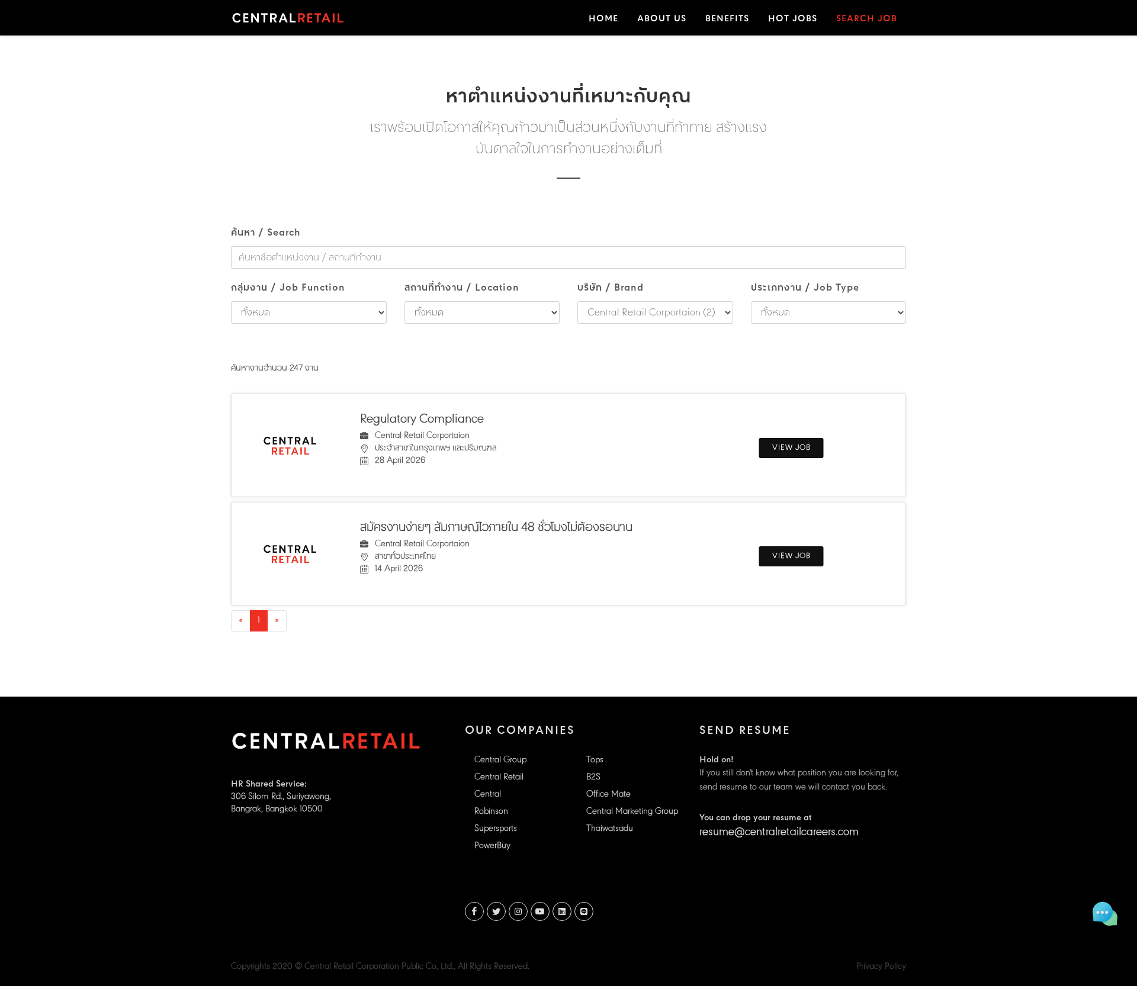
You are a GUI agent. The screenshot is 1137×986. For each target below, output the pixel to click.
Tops (594, 760)
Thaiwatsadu (609, 829)
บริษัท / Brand (610, 288)
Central (487, 794)
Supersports (495, 829)
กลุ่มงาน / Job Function (288, 288)
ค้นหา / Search (266, 233)
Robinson (491, 811)
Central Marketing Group (632, 811)
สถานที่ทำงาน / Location (461, 288)
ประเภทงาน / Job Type (805, 288)
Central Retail (498, 777)
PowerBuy (492, 846)
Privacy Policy (881, 966)
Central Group (500, 760)
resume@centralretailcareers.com (779, 832)
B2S (593, 777)
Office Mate (608, 794)
